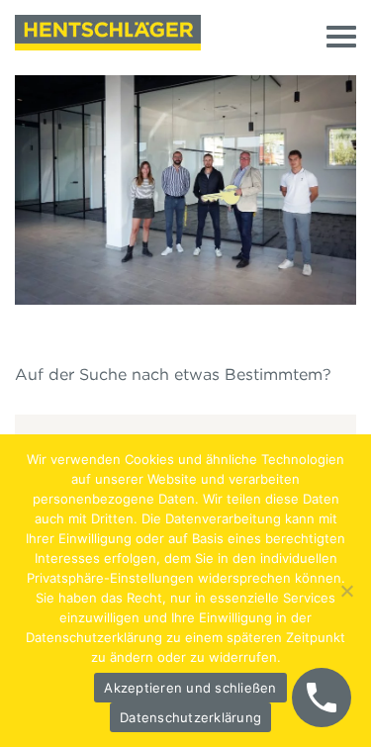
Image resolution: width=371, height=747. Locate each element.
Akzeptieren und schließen (190, 688)
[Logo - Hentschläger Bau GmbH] (108, 32)
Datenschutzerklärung (190, 717)
